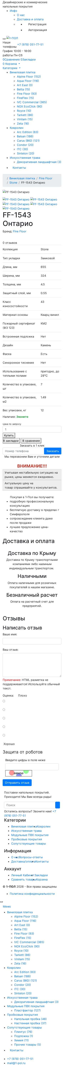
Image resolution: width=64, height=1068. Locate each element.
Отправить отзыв (17, 782)
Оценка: (8, 695)
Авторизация (37, 30)
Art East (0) (25, 85)
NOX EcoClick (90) (29, 106)
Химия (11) (21, 1040)
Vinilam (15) (25, 119)
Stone (13, 182)
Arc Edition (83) (27, 132)
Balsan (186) (25, 136)
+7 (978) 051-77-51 (30, 44)
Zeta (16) (23, 123)
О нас (21, 15)
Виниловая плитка (22, 72)
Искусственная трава (25, 157)
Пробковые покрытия (26, 839)
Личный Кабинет (22, 875)
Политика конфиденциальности (32, 893)
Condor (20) (25, 145)
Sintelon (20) (25, 153)
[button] (11, 63)
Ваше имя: (10, 634)
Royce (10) (24, 110)
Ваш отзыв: (10, 649)
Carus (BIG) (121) (28, 140)
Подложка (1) (23, 1036)
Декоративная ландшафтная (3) (39, 162)
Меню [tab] (7, 906)
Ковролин (16, 128)
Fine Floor (45, 178)
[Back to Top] (1, 901)
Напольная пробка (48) (30, 1019)
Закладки (41, 875)
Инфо (13, 10)
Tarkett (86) (25, 115)
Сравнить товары (23, 879)
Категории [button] (10, 68)
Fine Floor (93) (27, 93)
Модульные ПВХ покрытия (30, 835)
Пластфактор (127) (27, 1010)
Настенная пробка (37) (30, 1023)
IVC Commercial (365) (32, 102)
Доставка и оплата (30, 19)
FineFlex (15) (25, 98)
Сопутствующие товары (28, 843)
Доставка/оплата (23, 861)
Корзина (42, 879)
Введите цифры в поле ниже (25, 760)
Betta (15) (23, 89)
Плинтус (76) (23, 1031)
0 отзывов (10, 242)
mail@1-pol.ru (16, 1063)
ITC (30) (22, 149)
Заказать (52, 451)
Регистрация (37, 24)
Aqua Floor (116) (28, 81)
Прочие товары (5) (27, 1044)
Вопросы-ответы (31, 857)
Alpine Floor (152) (29, 76)
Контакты (19, 167)
